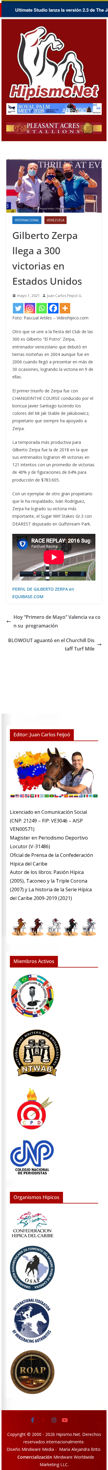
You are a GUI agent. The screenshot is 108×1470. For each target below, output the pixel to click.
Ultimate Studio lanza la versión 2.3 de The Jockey (55, 10)
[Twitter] (18, 308)
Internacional (27, 220)
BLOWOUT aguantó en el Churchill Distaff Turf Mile (51, 644)
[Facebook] (53, 308)
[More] (65, 308)
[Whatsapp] (41, 308)
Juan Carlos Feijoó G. (64, 295)
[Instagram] (30, 308)
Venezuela (55, 220)
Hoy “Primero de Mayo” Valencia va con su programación (57, 621)
